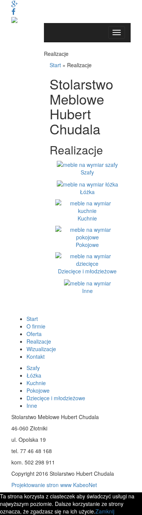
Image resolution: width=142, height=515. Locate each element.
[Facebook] (13, 11)
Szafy (87, 172)
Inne (87, 291)
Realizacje (39, 341)
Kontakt (36, 356)
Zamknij (104, 511)
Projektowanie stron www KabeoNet (54, 485)
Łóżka (87, 192)
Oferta (34, 334)
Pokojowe (87, 244)
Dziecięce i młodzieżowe (87, 271)
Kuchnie (87, 218)
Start (55, 65)
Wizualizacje (41, 349)
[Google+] (14, 4)
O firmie (36, 326)
